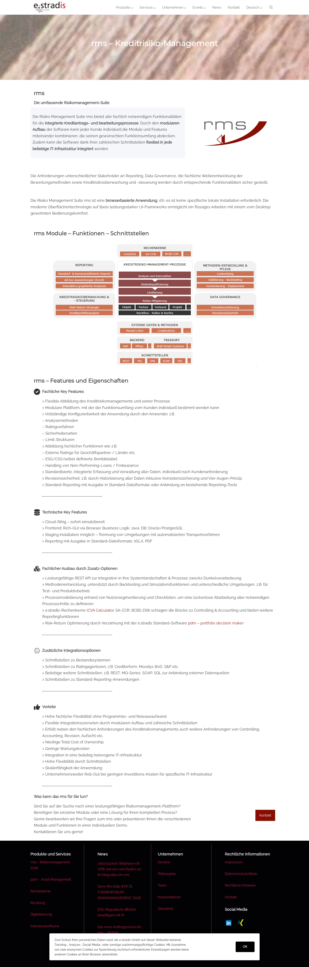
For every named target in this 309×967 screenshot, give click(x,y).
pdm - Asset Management (50, 879)
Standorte (165, 909)
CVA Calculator (101, 610)
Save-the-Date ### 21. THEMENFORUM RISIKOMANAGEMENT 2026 (119, 892)
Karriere (164, 862)
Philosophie (167, 874)
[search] (270, 8)
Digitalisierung (41, 914)
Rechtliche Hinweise (240, 885)
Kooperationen (169, 897)
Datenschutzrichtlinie (241, 874)
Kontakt (231, 897)
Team (162, 885)
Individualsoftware (44, 926)
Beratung (37, 903)
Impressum (234, 862)
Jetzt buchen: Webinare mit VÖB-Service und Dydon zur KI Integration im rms (120, 869)
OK (245, 946)
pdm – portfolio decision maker (216, 623)
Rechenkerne (40, 891)
